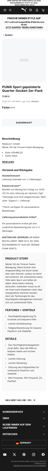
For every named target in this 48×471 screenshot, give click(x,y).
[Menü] (4, 10)
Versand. (35, 101)
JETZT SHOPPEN (13, 27)
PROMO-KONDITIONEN (32, 27)
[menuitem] (4, 454)
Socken (9, 35)
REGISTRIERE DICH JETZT (25, 5)
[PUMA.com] (24, 10)
